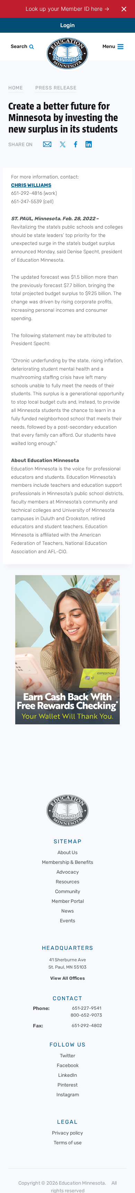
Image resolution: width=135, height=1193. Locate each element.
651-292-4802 (87, 1025)
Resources (67, 882)
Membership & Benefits (67, 862)
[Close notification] (124, 9)
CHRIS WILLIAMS (31, 185)
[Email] (47, 144)
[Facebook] (75, 145)
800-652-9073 (86, 1015)
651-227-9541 (86, 1008)
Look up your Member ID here (65, 8)
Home (15, 88)
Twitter (67, 1056)
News (67, 911)
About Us (67, 853)
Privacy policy (67, 1133)
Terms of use (68, 1143)
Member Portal (68, 901)
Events (67, 921)
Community (67, 891)
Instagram (67, 1095)
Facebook (68, 1065)
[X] (63, 145)
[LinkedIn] (88, 145)
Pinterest (67, 1085)
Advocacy (67, 872)
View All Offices (67, 978)
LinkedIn (67, 1075)
